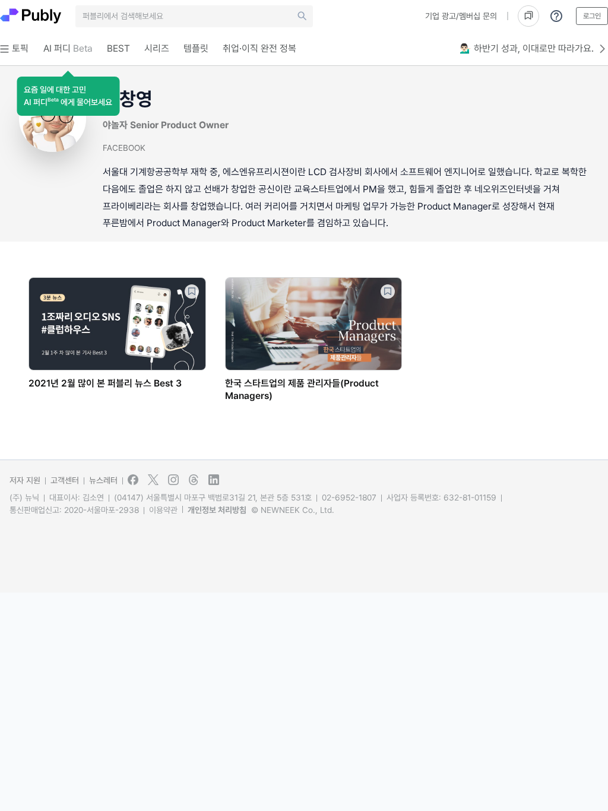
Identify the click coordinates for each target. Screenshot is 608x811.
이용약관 (163, 510)
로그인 (592, 16)
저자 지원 (25, 480)
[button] (68, 96)
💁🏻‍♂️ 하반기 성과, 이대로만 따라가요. (527, 48)
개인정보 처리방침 (217, 510)
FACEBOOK (124, 148)
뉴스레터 (103, 480)
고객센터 (64, 480)
